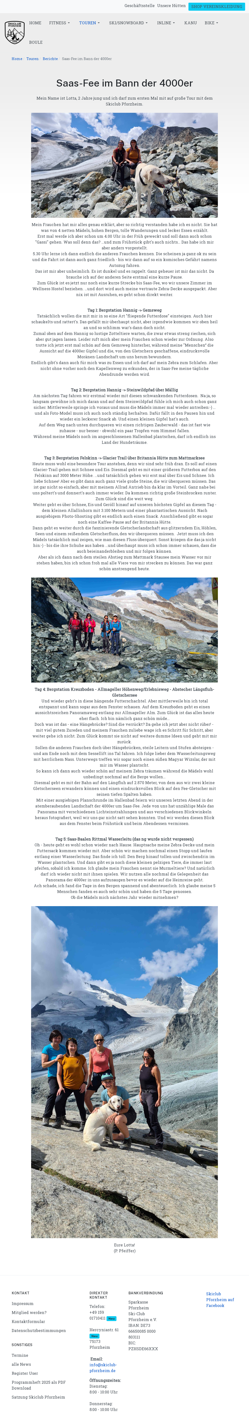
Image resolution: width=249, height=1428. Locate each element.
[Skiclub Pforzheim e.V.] (14, 32)
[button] (60, 23)
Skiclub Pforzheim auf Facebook (220, 1299)
